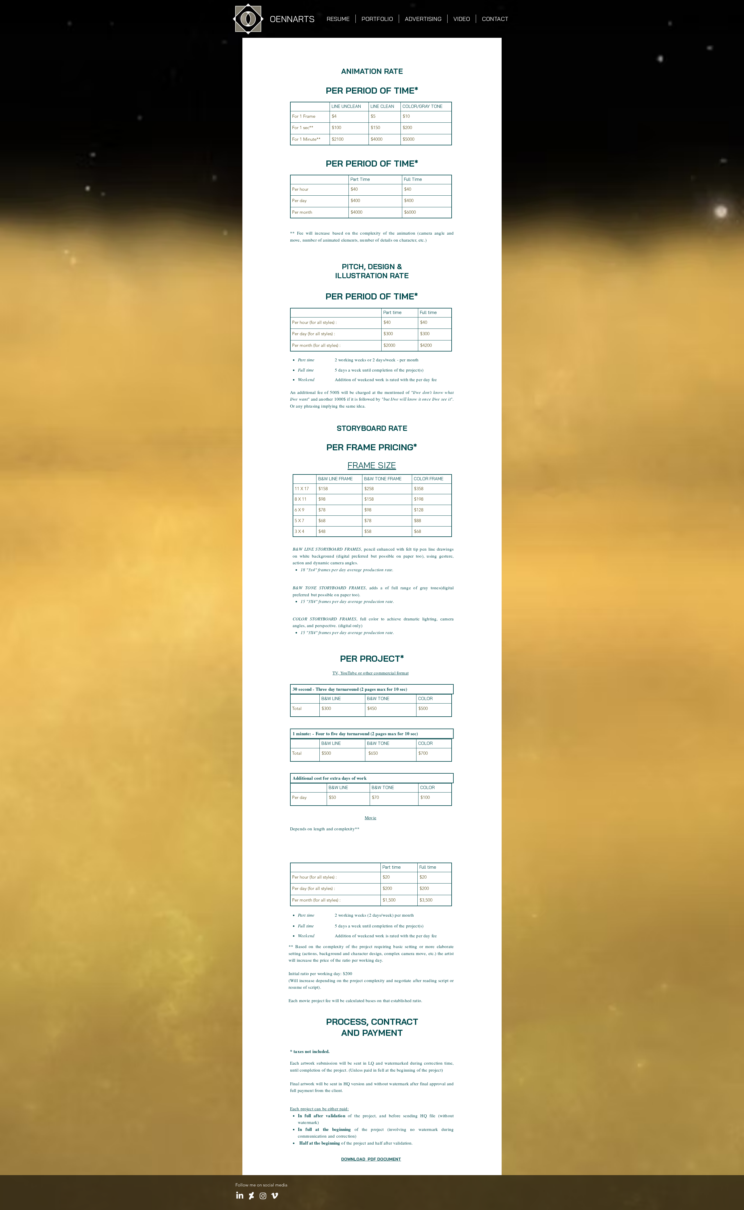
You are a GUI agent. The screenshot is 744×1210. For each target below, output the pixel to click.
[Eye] (248, 19)
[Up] (101, 1190)
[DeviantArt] (251, 1195)
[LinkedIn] (239, 1195)
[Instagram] (263, 1195)
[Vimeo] (274, 1195)
